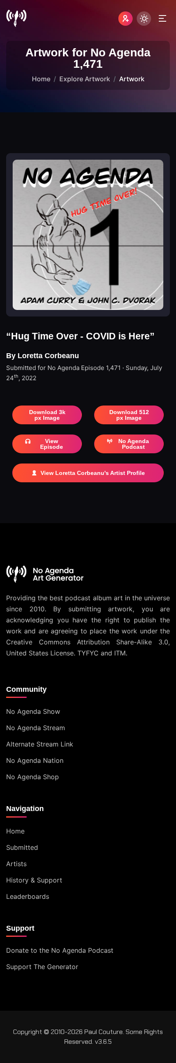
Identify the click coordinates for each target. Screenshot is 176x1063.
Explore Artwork (84, 79)
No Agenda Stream (35, 728)
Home (41, 79)
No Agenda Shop (32, 777)
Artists (16, 864)
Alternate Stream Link (39, 744)
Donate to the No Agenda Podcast (59, 950)
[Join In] (125, 18)
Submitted (22, 847)
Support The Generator (42, 967)
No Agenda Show (33, 711)
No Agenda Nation (34, 760)
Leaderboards (27, 896)
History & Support (34, 880)
